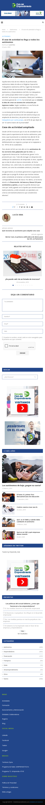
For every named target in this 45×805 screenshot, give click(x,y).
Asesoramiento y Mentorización (13, 710)
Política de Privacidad (9, 783)
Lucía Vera (12, 45)
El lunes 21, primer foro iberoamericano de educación (28, 496)
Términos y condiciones (10, 787)
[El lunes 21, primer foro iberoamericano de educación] (8, 498)
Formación (5, 705)
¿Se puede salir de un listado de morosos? (22, 279)
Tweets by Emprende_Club (11, 552)
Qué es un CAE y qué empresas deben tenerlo (28, 533)
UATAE (19, 100)
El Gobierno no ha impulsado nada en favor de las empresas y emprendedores (21, 627)
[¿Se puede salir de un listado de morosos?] (22, 263)
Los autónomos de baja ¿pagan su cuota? (21, 485)
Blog (3, 723)
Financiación (23, 656)
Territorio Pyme (7, 762)
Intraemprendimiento (23, 670)
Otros (23, 674)
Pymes (23, 679)
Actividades (6, 701)
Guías (23, 665)
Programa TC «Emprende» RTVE (13, 771)
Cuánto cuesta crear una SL (27, 507)
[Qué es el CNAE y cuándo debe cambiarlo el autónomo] (8, 523)
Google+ (5, 750)
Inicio (3, 29)
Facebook (5, 740)
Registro (5, 719)
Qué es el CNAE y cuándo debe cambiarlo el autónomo (28, 521)
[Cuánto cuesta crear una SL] (8, 510)
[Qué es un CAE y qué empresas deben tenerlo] (8, 535)
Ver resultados (22, 634)
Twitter (4, 745)
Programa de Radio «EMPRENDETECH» (15, 767)
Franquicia (23, 661)
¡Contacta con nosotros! (36, 802)
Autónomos (13, 29)
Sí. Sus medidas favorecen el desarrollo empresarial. (22, 608)
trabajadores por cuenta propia (12, 120)
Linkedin (5, 735)
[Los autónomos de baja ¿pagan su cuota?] (22, 469)
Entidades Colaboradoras (10, 714)
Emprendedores (23, 652)
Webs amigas (6, 792)
